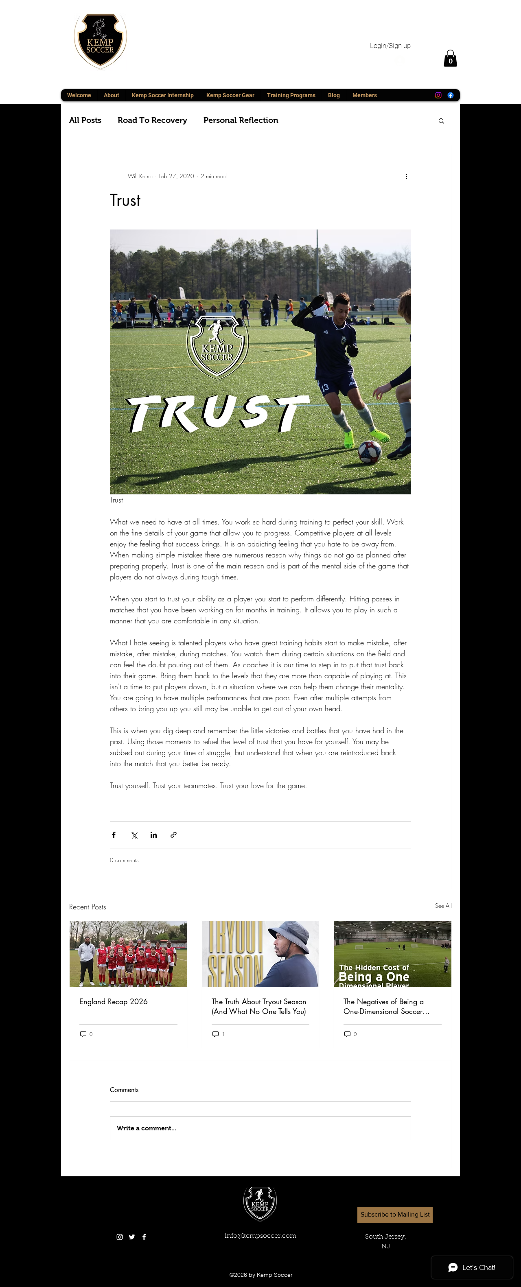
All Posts (85, 120)
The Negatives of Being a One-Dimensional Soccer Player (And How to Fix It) (385, 1006)
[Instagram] (438, 95)
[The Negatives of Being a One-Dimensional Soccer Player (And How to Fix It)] (392, 954)
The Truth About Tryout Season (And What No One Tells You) (259, 1006)
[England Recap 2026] (128, 954)
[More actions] (406, 176)
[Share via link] (173, 835)
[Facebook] (451, 95)
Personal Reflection (241, 120)
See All (443, 905)
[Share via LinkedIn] (154, 835)
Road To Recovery (152, 120)
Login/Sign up (390, 46)
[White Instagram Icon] (120, 1237)
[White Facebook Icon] (144, 1237)
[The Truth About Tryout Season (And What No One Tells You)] (261, 954)
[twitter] (132, 1237)
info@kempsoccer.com (260, 1236)
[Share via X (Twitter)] (134, 835)
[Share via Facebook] (114, 835)
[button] (450, 58)
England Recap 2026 (113, 1001)
